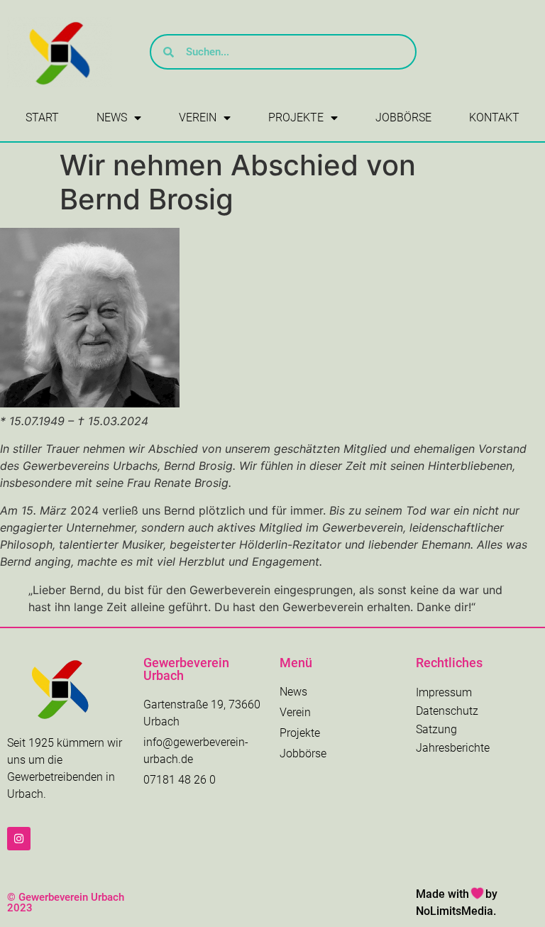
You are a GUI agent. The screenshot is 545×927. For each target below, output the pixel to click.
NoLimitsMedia (454, 911)
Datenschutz (447, 711)
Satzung (436, 729)
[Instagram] (19, 838)
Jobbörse (403, 117)
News (112, 117)
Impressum (444, 692)
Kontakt (494, 117)
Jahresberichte (453, 748)
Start (42, 117)
